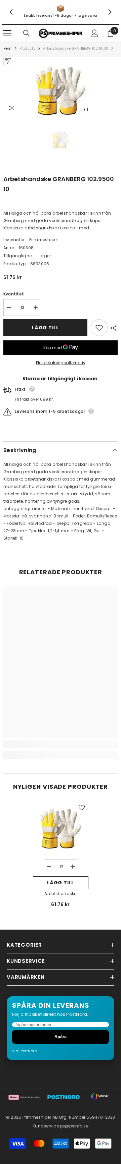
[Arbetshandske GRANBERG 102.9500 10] (60, 828)
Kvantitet (13, 294)
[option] (60, 90)
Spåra (60, 1036)
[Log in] (94, 33)
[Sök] (27, 33)
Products (27, 48)
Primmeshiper (43, 239)
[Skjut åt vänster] (11, 12)
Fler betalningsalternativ (60, 363)
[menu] (7, 33)
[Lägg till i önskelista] (99, 327)
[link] (60, 12)
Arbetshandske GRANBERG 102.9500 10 (61, 894)
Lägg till (45, 327)
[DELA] (113, 328)
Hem (7, 48)
